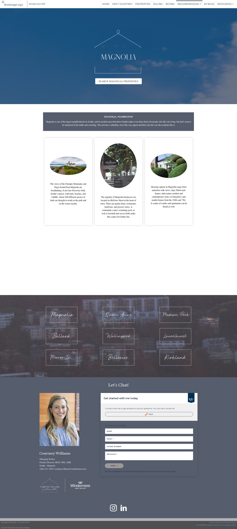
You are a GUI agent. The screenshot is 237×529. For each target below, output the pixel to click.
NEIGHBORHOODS (190, 5)
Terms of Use (215, 522)
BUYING (170, 4)
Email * (110, 439)
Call (150, 414)
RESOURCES (225, 5)
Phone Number (114, 446)
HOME (105, 4)
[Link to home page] (14, 4)
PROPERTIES (142, 4)
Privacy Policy (150, 471)
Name (109, 431)
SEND (113, 466)
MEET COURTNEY (122, 4)
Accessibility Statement (206, 525)
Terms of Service (165, 471)
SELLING (158, 4)
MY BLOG (209, 4)
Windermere (23, 522)
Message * (112, 454)
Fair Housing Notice (227, 525)
